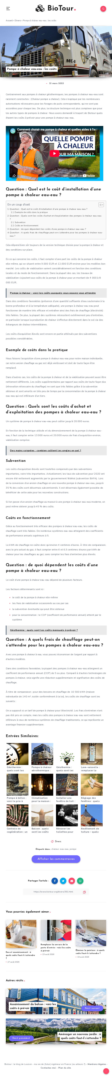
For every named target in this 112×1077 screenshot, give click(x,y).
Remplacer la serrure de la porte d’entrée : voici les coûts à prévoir (56, 948)
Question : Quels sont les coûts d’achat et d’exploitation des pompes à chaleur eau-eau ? (55, 217)
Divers (18, 20)
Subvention (20, 222)
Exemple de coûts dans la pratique (31, 212)
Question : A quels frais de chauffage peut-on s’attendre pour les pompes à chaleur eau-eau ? (56, 234)
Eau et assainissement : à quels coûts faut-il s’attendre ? (20, 955)
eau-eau (64, 849)
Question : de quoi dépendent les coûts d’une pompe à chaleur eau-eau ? (48, 229)
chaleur (55, 849)
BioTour (59, 8)
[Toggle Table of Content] (99, 204)
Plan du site (64, 1067)
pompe (73, 849)
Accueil (9, 20)
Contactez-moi (48, 1067)
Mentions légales (97, 1064)
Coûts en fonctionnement (26, 225)
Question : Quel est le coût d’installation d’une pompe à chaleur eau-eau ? (49, 209)
